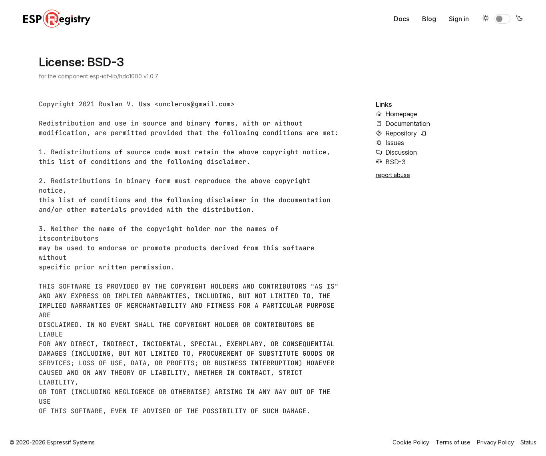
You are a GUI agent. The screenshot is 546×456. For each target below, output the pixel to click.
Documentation (407, 123)
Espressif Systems (71, 442)
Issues (394, 143)
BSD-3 (395, 162)
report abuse (393, 174)
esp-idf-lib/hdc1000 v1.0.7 (124, 76)
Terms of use (453, 442)
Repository (401, 133)
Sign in (459, 19)
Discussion (401, 152)
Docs (401, 19)
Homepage (401, 114)
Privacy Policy (495, 442)
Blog (429, 19)
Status (528, 442)
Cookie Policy (411, 442)
